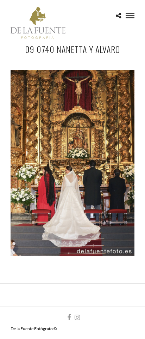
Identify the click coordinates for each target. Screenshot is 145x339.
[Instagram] (77, 317)
